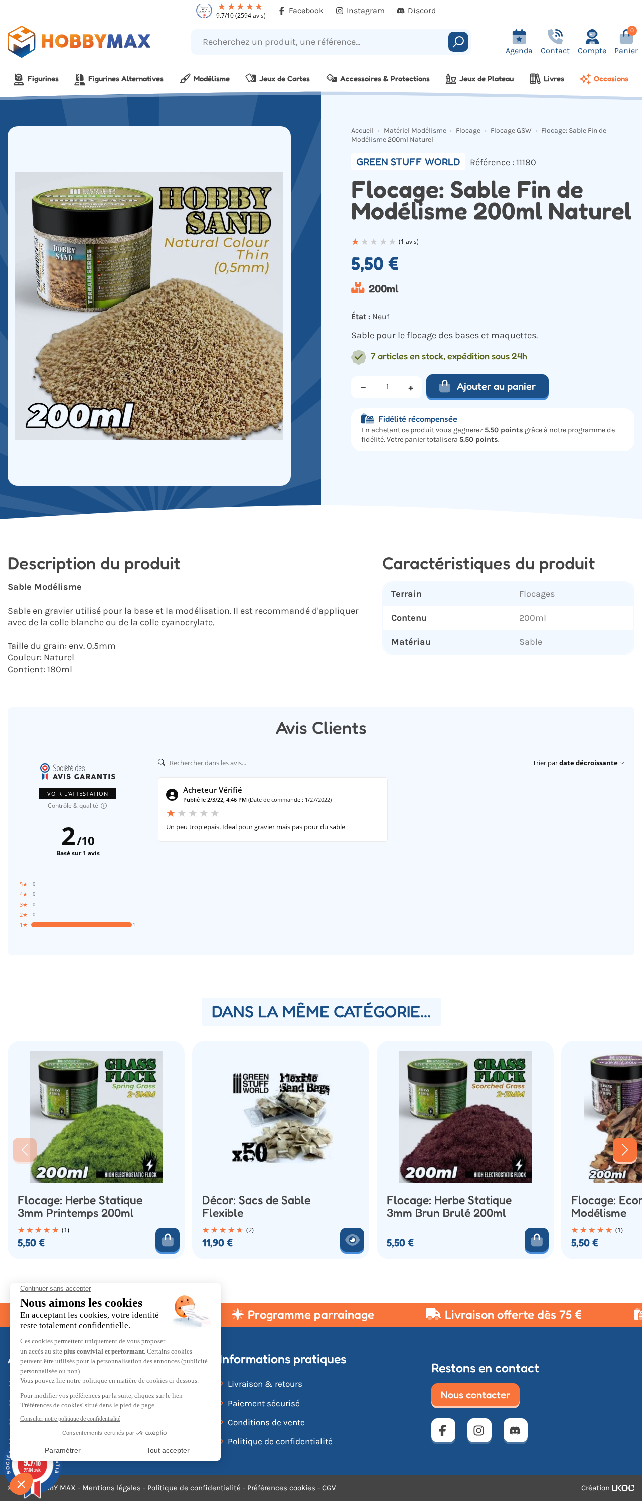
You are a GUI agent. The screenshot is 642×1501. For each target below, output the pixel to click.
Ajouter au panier (496, 386)
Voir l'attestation (77, 793)
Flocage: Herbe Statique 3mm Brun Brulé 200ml (449, 1206)
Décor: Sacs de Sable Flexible (256, 1206)
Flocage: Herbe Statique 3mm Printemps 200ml (80, 1206)
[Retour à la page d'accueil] (80, 42)
